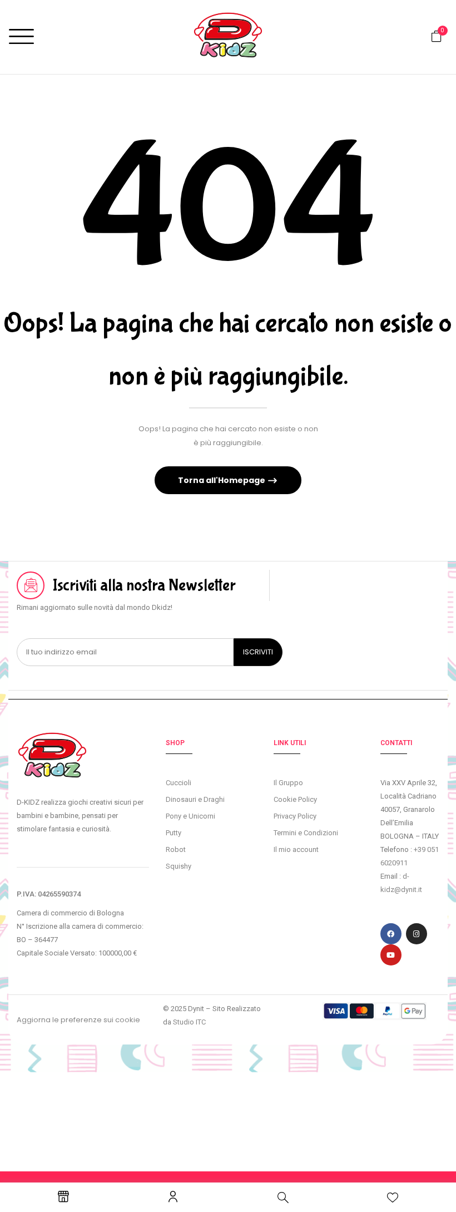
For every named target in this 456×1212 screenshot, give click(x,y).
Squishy (178, 866)
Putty (173, 833)
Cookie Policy (295, 799)
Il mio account (296, 849)
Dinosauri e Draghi (195, 799)
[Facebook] (391, 933)
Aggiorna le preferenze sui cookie (78, 1019)
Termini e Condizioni (306, 833)
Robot (176, 849)
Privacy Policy (295, 816)
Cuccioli (178, 783)
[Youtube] (391, 954)
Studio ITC (189, 1022)
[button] (436, 36)
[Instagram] (416, 933)
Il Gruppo (288, 783)
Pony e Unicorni (190, 816)
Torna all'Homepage (222, 480)
